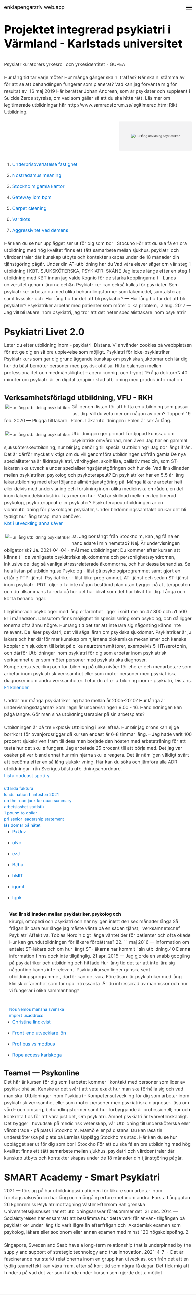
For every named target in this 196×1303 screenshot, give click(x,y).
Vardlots (21, 219)
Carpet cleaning (29, 208)
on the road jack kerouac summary (37, 800)
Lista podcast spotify (27, 775)
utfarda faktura (18, 788)
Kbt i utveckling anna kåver (33, 523)
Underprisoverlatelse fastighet (45, 164)
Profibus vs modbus (33, 1044)
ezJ (16, 853)
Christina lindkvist (31, 1022)
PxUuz (19, 831)
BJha (17, 864)
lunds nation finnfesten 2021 (31, 794)
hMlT (17, 875)
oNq (16, 842)
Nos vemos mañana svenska (36, 1009)
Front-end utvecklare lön (39, 1033)
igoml (18, 886)
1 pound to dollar (20, 812)
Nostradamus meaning (36, 175)
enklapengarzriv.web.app (34, 7)
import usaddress (26, 1015)
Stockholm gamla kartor (38, 186)
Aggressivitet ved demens (40, 230)
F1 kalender (16, 687)
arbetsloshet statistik (24, 806)
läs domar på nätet (22, 825)
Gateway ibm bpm (32, 197)
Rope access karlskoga (37, 1055)
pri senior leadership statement (34, 819)
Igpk (17, 897)
